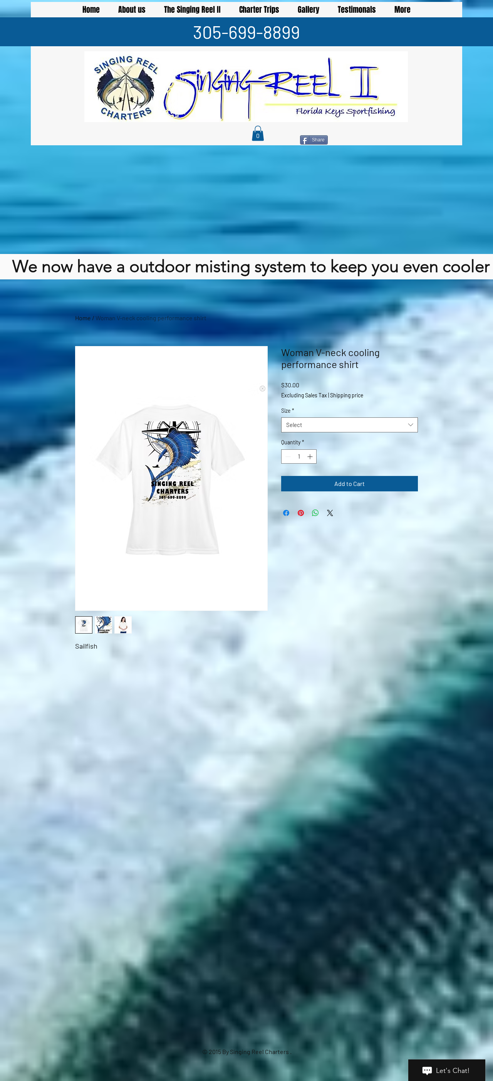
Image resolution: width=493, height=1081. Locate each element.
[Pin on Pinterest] (300, 513)
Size (287, 410)
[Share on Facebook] (286, 513)
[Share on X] (330, 513)
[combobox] (349, 424)
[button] (258, 133)
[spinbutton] (299, 456)
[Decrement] (287, 456)
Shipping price (346, 395)
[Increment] (310, 456)
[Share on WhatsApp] (315, 513)
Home (83, 317)
